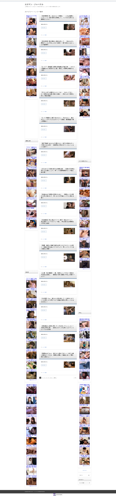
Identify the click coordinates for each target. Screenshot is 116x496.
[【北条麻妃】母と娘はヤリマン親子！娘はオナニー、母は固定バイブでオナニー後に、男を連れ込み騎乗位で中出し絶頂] (69, 231)
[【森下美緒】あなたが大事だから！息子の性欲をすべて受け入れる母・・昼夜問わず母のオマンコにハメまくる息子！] (69, 154)
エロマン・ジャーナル (34, 4)
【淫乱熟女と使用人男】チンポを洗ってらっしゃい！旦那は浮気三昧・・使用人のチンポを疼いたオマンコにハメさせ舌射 (57, 327)
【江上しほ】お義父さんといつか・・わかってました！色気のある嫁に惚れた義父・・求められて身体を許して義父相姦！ (57, 94)
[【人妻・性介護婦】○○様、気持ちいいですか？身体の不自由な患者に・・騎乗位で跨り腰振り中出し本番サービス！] (69, 284)
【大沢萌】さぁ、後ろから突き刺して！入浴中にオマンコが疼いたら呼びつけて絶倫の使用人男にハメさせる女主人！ (57, 300)
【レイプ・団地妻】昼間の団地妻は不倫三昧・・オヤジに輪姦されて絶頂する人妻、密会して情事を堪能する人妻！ (58, 68)
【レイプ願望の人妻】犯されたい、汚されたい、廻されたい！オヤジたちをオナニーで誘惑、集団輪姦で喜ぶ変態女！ (57, 119)
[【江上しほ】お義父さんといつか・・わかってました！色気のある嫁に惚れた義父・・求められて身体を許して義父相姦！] (69, 103)
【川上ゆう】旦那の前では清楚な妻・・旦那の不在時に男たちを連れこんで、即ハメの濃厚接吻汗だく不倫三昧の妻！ (58, 170)
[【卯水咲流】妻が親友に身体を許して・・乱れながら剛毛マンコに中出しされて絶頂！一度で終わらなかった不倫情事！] (69, 52)
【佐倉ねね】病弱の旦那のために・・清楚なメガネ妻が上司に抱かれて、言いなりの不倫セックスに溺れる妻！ (57, 196)
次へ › (51, 377)
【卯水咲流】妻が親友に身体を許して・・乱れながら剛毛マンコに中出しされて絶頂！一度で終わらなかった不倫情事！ (57, 43)
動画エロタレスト (33, 228)
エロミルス (85, 470)
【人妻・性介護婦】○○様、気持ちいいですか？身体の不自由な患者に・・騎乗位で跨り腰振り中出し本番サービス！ (58, 274)
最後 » (55, 377)
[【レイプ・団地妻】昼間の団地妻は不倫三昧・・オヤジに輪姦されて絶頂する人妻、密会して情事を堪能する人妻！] (69, 78)
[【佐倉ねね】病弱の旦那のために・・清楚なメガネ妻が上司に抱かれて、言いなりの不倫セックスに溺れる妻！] (69, 205)
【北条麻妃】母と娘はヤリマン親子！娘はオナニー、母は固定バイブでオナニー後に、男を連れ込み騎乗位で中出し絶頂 (57, 221)
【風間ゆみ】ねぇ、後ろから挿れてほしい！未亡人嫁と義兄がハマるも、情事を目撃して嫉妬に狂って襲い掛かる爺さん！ (57, 355)
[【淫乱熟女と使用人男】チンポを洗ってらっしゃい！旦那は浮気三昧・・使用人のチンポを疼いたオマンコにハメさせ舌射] (69, 338)
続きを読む (43, 27)
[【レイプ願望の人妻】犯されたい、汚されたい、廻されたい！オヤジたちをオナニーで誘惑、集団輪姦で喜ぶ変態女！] (69, 129)
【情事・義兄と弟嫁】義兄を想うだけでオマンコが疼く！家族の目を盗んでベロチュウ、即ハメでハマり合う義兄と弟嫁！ (57, 247)
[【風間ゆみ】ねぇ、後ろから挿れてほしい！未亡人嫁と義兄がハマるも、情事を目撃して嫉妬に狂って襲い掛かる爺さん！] (69, 364)
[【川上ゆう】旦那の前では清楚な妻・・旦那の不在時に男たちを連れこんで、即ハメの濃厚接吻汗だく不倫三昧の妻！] (69, 180)
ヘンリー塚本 (44, 60)
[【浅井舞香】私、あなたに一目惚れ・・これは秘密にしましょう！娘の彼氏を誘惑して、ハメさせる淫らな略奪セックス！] (69, 27)
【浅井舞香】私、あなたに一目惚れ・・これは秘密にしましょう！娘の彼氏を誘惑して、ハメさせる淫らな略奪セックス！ (57, 17)
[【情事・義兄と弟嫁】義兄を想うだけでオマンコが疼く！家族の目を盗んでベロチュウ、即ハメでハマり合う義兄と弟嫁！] (69, 257)
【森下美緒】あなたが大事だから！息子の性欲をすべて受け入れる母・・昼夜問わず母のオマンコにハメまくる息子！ (57, 145)
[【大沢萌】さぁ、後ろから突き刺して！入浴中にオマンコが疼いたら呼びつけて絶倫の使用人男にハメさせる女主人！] (69, 310)
